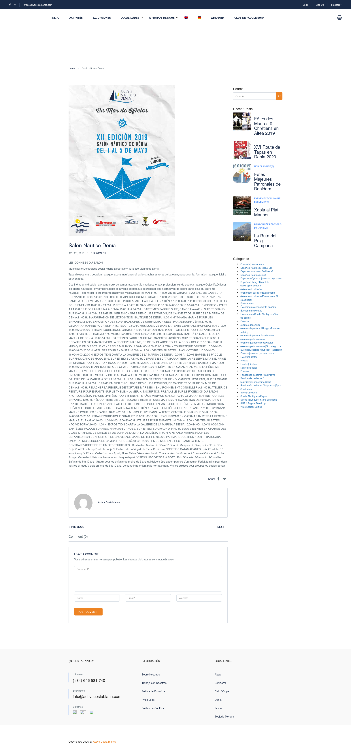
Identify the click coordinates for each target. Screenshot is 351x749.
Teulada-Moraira (224, 716)
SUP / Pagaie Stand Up (252, 403)
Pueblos (244, 371)
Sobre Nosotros (151, 674)
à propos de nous (162, 17)
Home (72, 68)
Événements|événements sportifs (258, 307)
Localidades (130, 17)
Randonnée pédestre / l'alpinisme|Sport (261, 385)
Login (306, 4)
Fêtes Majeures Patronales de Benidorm (267, 181)
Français (335, 4)
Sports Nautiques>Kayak (253, 396)
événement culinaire (251, 289)
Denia (218, 699)
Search (238, 89)
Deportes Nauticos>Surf (253, 275)
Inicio (55, 17)
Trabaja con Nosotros (154, 683)
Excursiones (102, 17)
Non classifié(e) (264, 166)
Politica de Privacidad (154, 691)
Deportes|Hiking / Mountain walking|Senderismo (254, 283)
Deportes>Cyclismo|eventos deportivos (261, 278)
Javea (218, 708)
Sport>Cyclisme (248, 392)
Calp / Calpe (222, 691)
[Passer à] (186, 17)
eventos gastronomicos (252, 339)
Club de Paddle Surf (249, 17)
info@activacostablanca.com (38, 4)
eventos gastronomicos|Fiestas (256, 342)
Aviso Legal (148, 699)
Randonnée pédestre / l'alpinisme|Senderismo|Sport (255, 380)
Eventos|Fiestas (249, 356)
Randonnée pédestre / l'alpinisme (257, 374)
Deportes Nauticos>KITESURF (256, 267)
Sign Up (320, 4)
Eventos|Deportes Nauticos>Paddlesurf (261, 349)
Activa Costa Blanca (104, 741)
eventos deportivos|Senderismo (257, 335)
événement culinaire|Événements (267, 200)
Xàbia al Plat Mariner (266, 211)
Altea (218, 674)
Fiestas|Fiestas (248, 364)
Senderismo (246, 389)
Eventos (244, 321)
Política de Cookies (153, 708)
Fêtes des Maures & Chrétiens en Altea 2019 (266, 125)
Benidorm (220, 683)
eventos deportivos (250, 324)
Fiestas (244, 360)
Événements (247, 303)
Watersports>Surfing (251, 406)
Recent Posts (243, 109)
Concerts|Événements (252, 264)
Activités (76, 17)
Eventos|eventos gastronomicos (257, 353)
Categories (241, 258)
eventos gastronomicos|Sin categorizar (261, 346)
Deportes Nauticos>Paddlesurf (256, 271)
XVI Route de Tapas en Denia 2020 (267, 152)
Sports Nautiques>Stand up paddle (258, 399)
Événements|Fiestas (251, 310)
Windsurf (217, 17)
